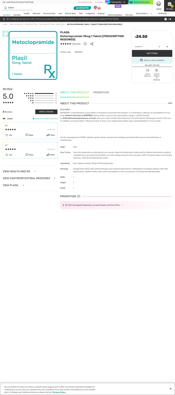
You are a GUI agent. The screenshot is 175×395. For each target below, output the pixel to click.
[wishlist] (85, 44)
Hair (60, 13)
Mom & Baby (70, 13)
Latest (10, 118)
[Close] (171, 389)
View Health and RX (17, 171)
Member (17, 15)
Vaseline (6, 15)
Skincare (36, 13)
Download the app (85, 2)
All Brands (162, 13)
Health (27, 13)
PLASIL (65, 32)
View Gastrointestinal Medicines (27, 178)
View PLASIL (11, 185)
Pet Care (129, 15)
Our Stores (99, 2)
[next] (151, 13)
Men (81, 13)
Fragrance (90, 13)
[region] (87, 389)
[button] (169, 5)
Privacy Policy (58, 392)
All (4, 118)
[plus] (167, 46)
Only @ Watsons (143, 13)
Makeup (101, 13)
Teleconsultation (115, 15)
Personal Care (49, 13)
